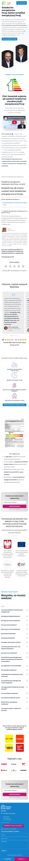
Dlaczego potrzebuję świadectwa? (10, 616)
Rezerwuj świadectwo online (9, 39)
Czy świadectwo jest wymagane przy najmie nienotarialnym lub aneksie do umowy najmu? (12, 659)
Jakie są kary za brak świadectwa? (10, 629)
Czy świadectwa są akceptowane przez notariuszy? (12, 675)
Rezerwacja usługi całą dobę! (13, 826)
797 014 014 (6, 822)
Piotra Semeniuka (7, 25)
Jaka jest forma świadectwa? (9, 653)
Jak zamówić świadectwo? (8, 633)
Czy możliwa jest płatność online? (10, 697)
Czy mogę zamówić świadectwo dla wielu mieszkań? (12, 688)
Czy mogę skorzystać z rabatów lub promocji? (11, 709)
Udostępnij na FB (7, 257)
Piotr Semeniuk (6, 134)
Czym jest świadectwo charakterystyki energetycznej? (12, 611)
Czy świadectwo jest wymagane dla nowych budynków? (11, 681)
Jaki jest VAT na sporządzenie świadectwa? (9, 703)
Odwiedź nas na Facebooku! (9, 829)
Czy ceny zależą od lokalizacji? (9, 693)
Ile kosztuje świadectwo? (8, 638)
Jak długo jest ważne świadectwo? (10, 620)
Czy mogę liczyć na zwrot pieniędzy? (11, 665)
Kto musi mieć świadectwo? (9, 625)
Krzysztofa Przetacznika (19, 25)
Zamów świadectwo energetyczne (14, 404)
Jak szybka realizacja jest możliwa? (11, 642)
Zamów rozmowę (14, 506)
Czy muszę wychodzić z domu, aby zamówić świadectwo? (10, 647)
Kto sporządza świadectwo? (9, 670)
